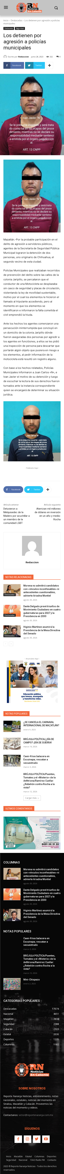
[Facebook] (18, 1139)
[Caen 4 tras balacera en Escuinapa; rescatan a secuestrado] (12, 761)
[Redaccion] (5, 56)
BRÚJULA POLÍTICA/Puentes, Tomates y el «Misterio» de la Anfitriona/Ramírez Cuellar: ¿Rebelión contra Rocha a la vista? (39, 781)
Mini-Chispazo (31, 979)
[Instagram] (27, 1139)
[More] (49, 65)
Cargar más (31, 798)
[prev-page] (5, 644)
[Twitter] (36, 1139)
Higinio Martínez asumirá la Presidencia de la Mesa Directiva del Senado (41, 630)
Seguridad (20, 28)
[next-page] (11, 644)
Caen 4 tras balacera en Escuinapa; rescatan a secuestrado (36, 759)
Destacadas (16, 20)
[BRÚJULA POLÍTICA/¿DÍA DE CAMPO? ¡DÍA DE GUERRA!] (12, 743)
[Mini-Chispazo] (12, 984)
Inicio (6, 20)
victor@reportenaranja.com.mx (36, 1115)
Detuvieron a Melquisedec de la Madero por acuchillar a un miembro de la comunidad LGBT (16, 516)
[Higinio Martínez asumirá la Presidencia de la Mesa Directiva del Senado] (12, 631)
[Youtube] (46, 1139)
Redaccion (23, 56)
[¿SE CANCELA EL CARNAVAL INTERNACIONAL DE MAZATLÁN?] (12, 727)
